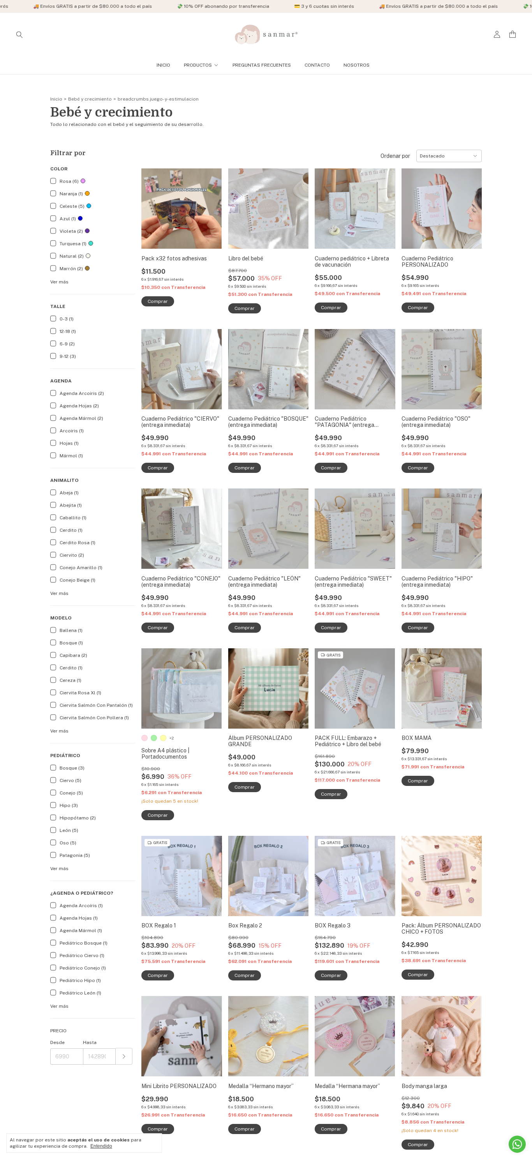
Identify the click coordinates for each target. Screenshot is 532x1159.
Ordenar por (395, 156)
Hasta (90, 1042)
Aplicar (124, 1056)
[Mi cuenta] (497, 34)
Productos (198, 65)
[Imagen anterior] (240, 204)
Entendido (101, 1146)
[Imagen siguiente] (297, 204)
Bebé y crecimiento (90, 99)
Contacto (317, 65)
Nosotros (357, 65)
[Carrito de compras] (512, 34)
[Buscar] (19, 34)
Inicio (163, 65)
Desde (57, 1042)
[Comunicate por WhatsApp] (517, 1144)
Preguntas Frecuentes (262, 65)
